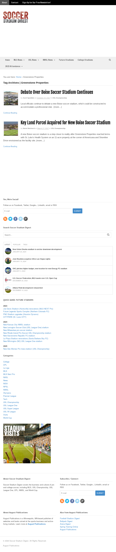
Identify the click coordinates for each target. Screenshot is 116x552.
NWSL (5, 389)
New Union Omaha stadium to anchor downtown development (37, 249)
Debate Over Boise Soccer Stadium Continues (57, 92)
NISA (5, 383)
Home (7, 60)
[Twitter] (10, 218)
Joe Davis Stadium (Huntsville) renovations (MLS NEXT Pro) (28, 308)
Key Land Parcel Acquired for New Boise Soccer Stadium (65, 122)
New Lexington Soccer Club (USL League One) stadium (26, 327)
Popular (16, 244)
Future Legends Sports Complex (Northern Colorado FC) (26, 311)
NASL (5, 377)
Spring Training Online (69, 526)
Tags (25, 244)
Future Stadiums (66, 60)
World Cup (7, 417)
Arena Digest (65, 524)
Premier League (9, 396)
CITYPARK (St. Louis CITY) (14, 317)
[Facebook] (15, 218)
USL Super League (11, 408)
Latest (7, 244)
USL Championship (59, 98)
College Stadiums (85, 60)
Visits (5, 414)
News (5, 380)
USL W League (9, 411)
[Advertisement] (87, 30)
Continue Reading (10, 113)
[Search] (108, 234)
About (4, 2)
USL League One (10, 405)
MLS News (18, 60)
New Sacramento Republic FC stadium (19, 335)
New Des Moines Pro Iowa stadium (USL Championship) (26, 348)
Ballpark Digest (66, 521)
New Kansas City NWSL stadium (16, 324)
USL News (32, 60)
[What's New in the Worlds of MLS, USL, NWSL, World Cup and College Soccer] (15, 22)
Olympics (7, 392)
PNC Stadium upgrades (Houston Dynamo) (20, 314)
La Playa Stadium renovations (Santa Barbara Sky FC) (25, 338)
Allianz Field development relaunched (28, 287)
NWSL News (48, 60)
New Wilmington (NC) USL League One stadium (22, 341)
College (6, 361)
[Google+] (26, 218)
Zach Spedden (28, 98)
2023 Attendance (12, 66)
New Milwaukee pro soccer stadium (17, 330)
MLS (5, 371)
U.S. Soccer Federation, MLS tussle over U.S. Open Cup (35, 278)
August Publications (37, 524)
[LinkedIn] (21, 218)
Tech (5, 399)
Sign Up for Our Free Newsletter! (36, 2)
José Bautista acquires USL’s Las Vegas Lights (31, 259)
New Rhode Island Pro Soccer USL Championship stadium (27, 333)
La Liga (6, 368)
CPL (5, 364)
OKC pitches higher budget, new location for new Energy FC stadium (40, 268)
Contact (14, 2)
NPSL (5, 386)
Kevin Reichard (29, 128)
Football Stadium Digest (70, 518)
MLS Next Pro (9, 374)
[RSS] (5, 218)
